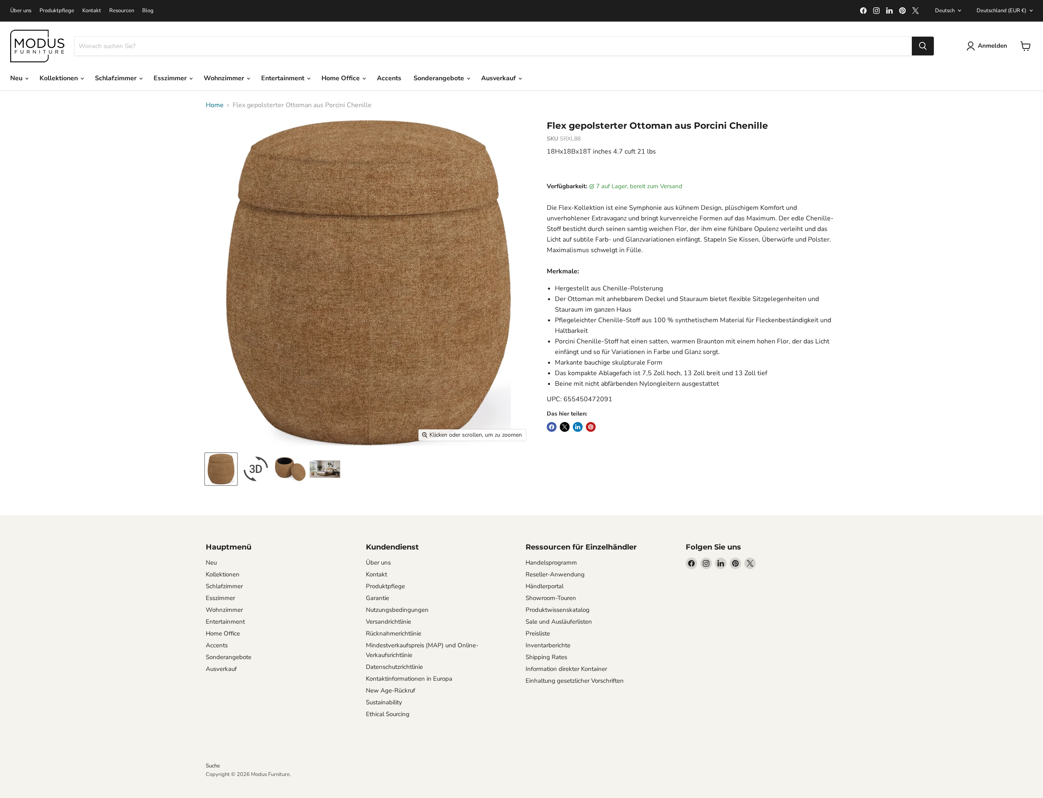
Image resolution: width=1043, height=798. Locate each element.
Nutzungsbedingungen (397, 610)
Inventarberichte (548, 645)
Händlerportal (544, 586)
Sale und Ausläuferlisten (559, 622)
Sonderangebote (440, 78)
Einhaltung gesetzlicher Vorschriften (575, 681)
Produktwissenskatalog (558, 610)
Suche (213, 765)
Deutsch (945, 10)
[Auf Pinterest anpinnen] (591, 427)
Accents (389, 78)
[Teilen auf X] (565, 427)
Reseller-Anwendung (555, 574)
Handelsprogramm (551, 562)
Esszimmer (171, 78)
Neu (17, 78)
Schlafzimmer (116, 78)
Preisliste (538, 633)
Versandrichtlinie (388, 622)
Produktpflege (57, 11)
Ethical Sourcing (387, 714)
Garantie (377, 598)
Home (215, 105)
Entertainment (283, 78)
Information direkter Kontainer (566, 669)
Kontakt (91, 11)
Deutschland (1001, 10)
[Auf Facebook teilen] (552, 427)
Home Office (341, 78)
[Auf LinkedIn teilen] (578, 427)
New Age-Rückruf (390, 690)
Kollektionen (59, 78)
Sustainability (384, 702)
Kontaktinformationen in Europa (409, 679)
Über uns (20, 11)
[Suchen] (923, 46)
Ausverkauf (499, 78)
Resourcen (121, 11)
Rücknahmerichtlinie (393, 633)
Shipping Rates (546, 657)
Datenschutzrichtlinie (394, 667)
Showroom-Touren (551, 598)
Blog (148, 11)
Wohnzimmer (225, 78)
